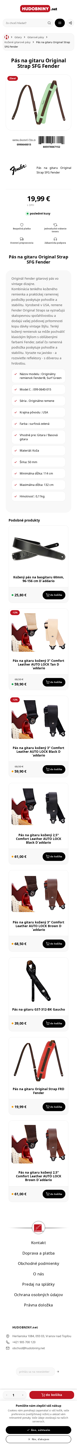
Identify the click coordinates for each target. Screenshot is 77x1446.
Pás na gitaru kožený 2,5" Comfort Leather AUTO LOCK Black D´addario (38, 839)
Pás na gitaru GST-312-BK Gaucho (38, 1009)
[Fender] (18, 169)
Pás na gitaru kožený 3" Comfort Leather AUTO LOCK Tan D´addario (38, 664)
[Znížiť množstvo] (6, 1395)
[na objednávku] (12, 771)
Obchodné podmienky (38, 1263)
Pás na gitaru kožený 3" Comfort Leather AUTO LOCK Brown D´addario (38, 926)
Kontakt (38, 1242)
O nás (38, 1273)
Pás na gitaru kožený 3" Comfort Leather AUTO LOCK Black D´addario (38, 751)
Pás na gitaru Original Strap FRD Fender (38, 1091)
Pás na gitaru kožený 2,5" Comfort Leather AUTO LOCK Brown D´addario (38, 1176)
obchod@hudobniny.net (28, 1348)
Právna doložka (38, 1304)
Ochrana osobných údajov (38, 1294)
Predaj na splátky (38, 1284)
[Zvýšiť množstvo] (22, 1395)
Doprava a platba (38, 1252)
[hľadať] (49, 23)
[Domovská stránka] (6, 37)
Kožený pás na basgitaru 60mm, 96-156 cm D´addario (38, 579)
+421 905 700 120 (23, 1342)
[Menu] (60, 23)
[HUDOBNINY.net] (38, 8)
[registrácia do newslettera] (58, 1371)
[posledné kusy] (12, 595)
